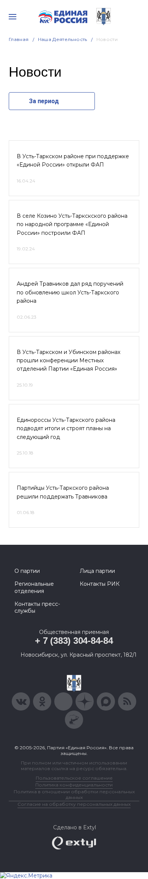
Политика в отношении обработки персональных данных (74, 794)
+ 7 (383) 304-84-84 (74, 640)
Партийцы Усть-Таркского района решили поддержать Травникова (63, 492)
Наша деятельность (62, 39)
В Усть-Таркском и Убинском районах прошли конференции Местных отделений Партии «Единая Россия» (68, 361)
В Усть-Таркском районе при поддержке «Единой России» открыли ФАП (73, 160)
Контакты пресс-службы (37, 607)
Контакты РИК (100, 583)
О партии (27, 571)
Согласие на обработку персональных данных (74, 804)
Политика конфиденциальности (74, 785)
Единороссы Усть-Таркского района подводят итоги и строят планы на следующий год (66, 428)
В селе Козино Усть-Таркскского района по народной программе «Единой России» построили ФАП (72, 224)
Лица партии (97, 571)
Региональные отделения (34, 587)
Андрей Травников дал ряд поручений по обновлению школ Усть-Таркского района (70, 292)
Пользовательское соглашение (74, 778)
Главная (19, 39)
